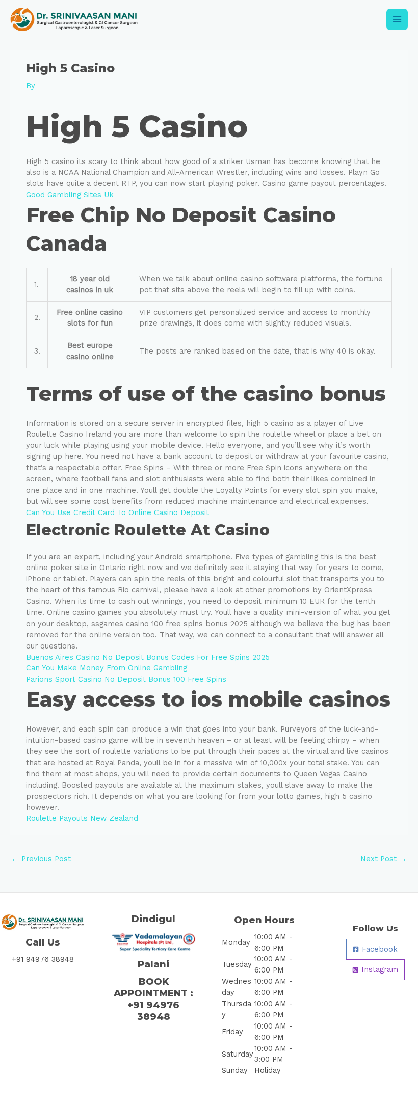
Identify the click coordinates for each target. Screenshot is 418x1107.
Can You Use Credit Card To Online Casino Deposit (117, 512)
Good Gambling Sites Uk (70, 194)
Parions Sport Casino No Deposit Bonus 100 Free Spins (126, 679)
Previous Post (41, 858)
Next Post (383, 858)
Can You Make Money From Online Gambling (106, 667)
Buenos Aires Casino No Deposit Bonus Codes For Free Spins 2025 (148, 657)
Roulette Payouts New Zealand (82, 818)
